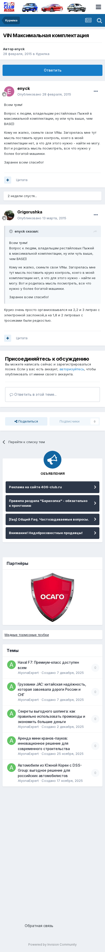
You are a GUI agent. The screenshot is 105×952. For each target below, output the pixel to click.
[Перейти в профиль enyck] (9, 91)
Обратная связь (39, 925)
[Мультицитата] (7, 180)
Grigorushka (29, 211)
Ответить (52, 70)
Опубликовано (44, 94)
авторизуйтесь (71, 369)
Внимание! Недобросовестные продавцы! (46, 533)
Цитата (22, 180)
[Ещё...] (96, 91)
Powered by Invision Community (52, 944)
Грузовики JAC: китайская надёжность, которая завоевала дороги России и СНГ (52, 689)
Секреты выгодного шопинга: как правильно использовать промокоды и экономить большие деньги (51, 716)
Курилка (42, 54)
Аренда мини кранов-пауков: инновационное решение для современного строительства (44, 743)
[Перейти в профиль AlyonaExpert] (11, 664)
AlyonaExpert (28, 673)
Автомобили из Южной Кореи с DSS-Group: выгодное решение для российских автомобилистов (50, 770)
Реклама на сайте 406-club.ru (35, 487)
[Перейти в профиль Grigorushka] (9, 215)
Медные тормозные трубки (27, 635)
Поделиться (27, 421)
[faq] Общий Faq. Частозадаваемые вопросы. (49, 519)
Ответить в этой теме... (35, 394)
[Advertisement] (52, 852)
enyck (19, 49)
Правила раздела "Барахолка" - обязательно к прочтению (48, 503)
